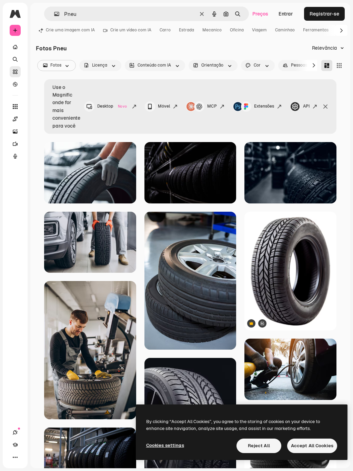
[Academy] (15, 444)
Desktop (112, 106)
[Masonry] (326, 65)
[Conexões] (15, 432)
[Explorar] (15, 84)
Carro (165, 30)
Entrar (286, 14)
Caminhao (285, 30)
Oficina (237, 30)
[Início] (15, 46)
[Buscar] (15, 59)
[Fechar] (325, 106)
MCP (212, 106)
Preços (260, 14)
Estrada (186, 30)
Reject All (259, 446)
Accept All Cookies (312, 446)
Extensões (264, 106)
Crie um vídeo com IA (130, 30)
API (306, 106)
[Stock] (15, 71)
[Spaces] (15, 118)
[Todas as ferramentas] (15, 106)
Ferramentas (316, 30)
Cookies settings (165, 445)
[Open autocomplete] (53, 14)
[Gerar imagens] (15, 131)
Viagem (259, 30)
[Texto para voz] (15, 156)
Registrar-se (324, 14)
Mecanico (212, 30)
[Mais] (15, 457)
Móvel (164, 106)
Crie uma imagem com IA (70, 30)
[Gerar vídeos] (15, 143)
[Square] (339, 65)
